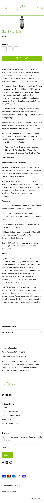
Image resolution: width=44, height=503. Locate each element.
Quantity (5, 44)
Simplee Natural (12, 491)
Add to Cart (22, 58)
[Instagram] (10, 395)
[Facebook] (7, 395)
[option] (22, 22)
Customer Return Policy (11, 415)
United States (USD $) (12, 485)
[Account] (37, 7)
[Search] (7, 7)
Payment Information (10, 423)
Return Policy (7, 332)
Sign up (7, 455)
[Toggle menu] (2, 7)
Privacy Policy (7, 419)
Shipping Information (10, 326)
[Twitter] (3, 395)
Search (4, 408)
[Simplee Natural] (22, 7)
